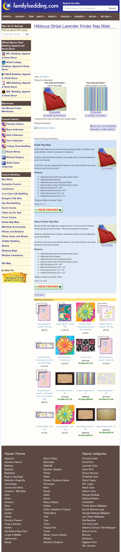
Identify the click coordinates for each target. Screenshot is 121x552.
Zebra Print (87, 469)
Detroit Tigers (89, 480)
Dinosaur (9, 502)
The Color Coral (90, 523)
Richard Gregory (15, 157)
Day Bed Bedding (11, 203)
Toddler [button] (65, 16)
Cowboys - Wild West (15, 491)
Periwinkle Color (90, 476)
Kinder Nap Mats (42, 144)
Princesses (48, 483)
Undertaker (87, 502)
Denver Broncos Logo (93, 509)
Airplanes (9, 458)
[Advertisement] (60, 52)
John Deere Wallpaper (93, 516)
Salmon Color (89, 491)
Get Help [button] (105, 16)
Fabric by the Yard (11, 212)
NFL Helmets (88, 545)
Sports (46, 498)
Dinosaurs (87, 538)
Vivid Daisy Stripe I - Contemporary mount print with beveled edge (85, 327)
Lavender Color (90, 465)
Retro (46, 487)
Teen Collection (14, 140)
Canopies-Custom (11, 184)
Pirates (46, 472)
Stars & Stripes (50, 502)
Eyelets (8, 513)
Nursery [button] (79, 16)
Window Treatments (12, 255)
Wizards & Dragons (53, 542)
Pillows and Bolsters (13, 231)
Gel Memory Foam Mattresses (11, 109)
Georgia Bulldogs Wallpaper (96, 513)
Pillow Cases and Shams (15, 236)
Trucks (46, 531)
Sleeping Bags (9, 250)
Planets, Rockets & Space (56, 480)
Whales (47, 538)
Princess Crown (90, 458)
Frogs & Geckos (13, 523)
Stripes (46, 505)
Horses (8, 527)
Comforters (8, 188)
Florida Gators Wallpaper (94, 505)
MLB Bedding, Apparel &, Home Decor (16, 76)
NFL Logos (87, 483)
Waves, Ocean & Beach (55, 534)
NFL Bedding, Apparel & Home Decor (16, 55)
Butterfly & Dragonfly (15, 480)
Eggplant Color (89, 542)
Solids (46, 494)
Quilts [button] (40, 16)
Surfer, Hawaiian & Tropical (56, 509)
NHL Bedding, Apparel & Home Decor (16, 93)
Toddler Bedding (11, 241)
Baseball (9, 469)
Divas (7, 505)
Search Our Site (71, 3)
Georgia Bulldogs (90, 494)
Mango (8, 542)
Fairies (8, 516)
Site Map (6, 263)
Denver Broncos (90, 472)
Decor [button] (92, 16)
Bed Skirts (7, 179)
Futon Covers (9, 217)
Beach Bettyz (13, 151)
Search (112, 8)
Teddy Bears (49, 513)
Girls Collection (14, 135)
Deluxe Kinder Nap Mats (46, 221)
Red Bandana (89, 520)
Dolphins (9, 509)
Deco (7, 494)
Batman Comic (89, 531)
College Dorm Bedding (18, 146)
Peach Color (88, 487)
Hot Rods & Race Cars (16, 531)
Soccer (46, 491)
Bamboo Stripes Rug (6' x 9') (106, 426)
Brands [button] (19, 16)
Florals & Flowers (13, 520)
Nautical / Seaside (52, 469)
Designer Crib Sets (12, 198)
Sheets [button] (52, 16)
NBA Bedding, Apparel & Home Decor (16, 84)
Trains (46, 523)
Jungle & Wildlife (13, 534)
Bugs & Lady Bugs (14, 476)
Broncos (86, 534)
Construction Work (14, 487)
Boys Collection (14, 129)
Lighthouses (11, 538)
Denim (8, 498)
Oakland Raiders (90, 498)
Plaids (46, 476)
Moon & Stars (50, 458)
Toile (45, 516)
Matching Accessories (14, 226)
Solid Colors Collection (11, 164)
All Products (44, 76)
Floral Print (87, 462)
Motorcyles (48, 462)
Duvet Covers (9, 207)
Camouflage (11, 483)
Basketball (10, 472)
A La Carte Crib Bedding (15, 193)
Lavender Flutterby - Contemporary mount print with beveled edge (44, 360)
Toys (45, 520)
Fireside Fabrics (15, 123)
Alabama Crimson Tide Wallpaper (99, 527)
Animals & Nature (13, 462)
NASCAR (47, 465)
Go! (27, 34)
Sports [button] (7, 16)
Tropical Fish (49, 527)
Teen (31, 16)
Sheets (5, 245)
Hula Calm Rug (86, 357)
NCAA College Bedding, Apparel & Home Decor (15, 66)
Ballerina (9, 465)
